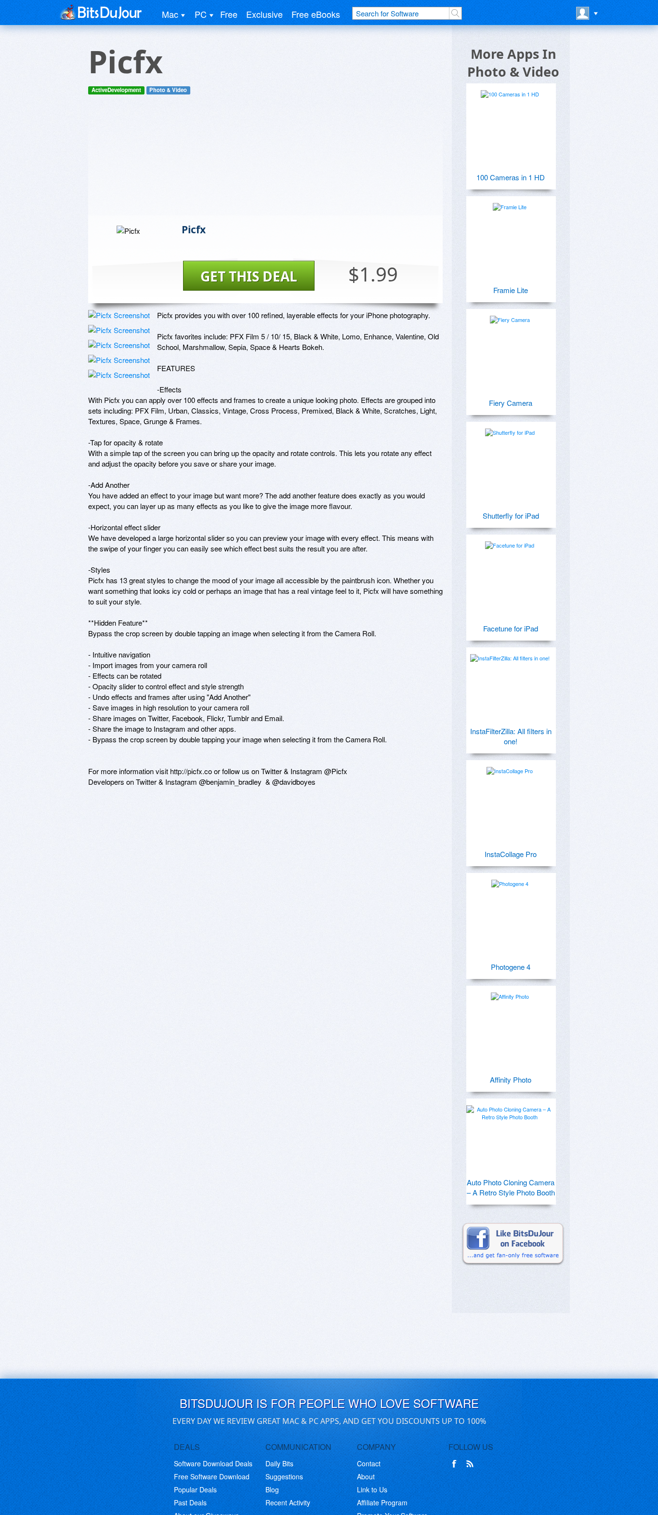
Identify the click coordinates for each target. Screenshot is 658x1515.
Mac (170, 14)
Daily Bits (279, 1463)
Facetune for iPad (510, 628)
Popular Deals (195, 1489)
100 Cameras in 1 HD (510, 177)
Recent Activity (287, 1502)
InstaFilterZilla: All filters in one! (511, 736)
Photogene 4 (510, 967)
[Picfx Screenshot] (119, 315)
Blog (272, 1489)
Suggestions (284, 1476)
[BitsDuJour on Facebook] (456, 1464)
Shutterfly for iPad (511, 515)
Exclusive (264, 14)
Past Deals (190, 1502)
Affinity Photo (510, 1079)
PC (201, 14)
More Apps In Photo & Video (513, 62)
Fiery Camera (510, 403)
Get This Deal (248, 276)
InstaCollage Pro (511, 854)
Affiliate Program (382, 1502)
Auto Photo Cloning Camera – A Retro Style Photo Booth (511, 1187)
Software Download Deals (213, 1463)
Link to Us (372, 1489)
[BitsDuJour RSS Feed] (471, 1464)
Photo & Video (168, 90)
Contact (369, 1463)
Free (228, 14)
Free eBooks (315, 14)
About (366, 1476)
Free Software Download (212, 1476)
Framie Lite (510, 290)
